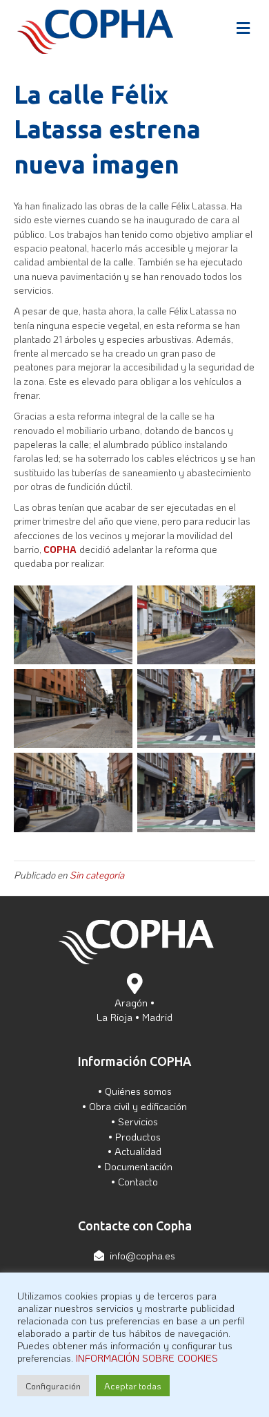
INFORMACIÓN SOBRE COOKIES (147, 1357)
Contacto (138, 1181)
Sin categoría (97, 874)
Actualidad (137, 1151)
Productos (138, 1136)
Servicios (138, 1121)
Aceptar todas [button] (132, 1385)
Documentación (138, 1166)
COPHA (61, 549)
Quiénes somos (138, 1091)
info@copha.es (142, 1255)
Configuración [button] (53, 1385)
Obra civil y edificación (138, 1106)
